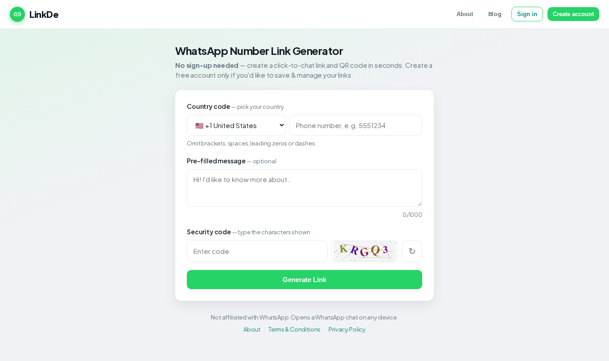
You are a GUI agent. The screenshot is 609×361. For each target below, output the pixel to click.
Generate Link (304, 279)
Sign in (527, 14)
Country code (235, 106)
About (465, 14)
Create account (573, 14)
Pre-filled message (231, 161)
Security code (248, 232)
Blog (495, 13)
